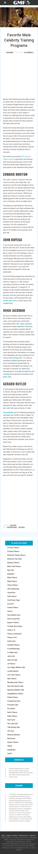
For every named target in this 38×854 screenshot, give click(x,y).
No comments (28, 52)
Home (3, 835)
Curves (9, 611)
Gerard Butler (8, 412)
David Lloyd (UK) (13, 619)
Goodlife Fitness (13, 645)
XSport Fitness (12, 742)
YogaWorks (11, 750)
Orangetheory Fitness (15, 694)
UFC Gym (10, 731)
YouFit (9, 753)
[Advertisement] (19, 77)
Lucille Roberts (12, 671)
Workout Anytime (13, 735)
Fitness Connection (14, 634)
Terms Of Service (12, 835)
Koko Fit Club (12, 660)
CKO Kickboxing (13, 589)
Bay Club (10, 570)
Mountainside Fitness (15, 682)
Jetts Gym (11, 656)
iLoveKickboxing (13, 649)
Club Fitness (12, 596)
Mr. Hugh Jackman (24, 324)
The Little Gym (12, 724)
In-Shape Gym (12, 652)
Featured (13, 525)
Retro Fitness (12, 712)
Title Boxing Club (13, 727)
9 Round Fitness (13, 551)
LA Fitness (11, 664)
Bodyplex (10, 574)
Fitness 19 (11, 630)
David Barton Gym (13, 615)
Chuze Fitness (12, 585)
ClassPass (11, 593)
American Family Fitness (16, 555)
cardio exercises (10, 301)
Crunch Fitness (12, 607)
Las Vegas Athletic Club (16, 667)
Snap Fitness (12, 716)
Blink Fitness (12, 581)
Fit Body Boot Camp (14, 626)
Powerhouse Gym (13, 701)
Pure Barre (11, 709)
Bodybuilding (12, 527)
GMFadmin (9, 52)
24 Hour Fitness (13, 548)
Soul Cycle (11, 720)
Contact (33, 835)
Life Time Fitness (13, 675)
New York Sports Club (15, 686)
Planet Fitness (12, 697)
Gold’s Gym (11, 641)
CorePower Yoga (13, 600)
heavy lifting (13, 358)
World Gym (11, 738)
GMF (21, 2)
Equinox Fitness (13, 622)
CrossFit (10, 604)
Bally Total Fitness (14, 566)
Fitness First (12, 637)
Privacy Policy (23, 835)
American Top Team (14, 559)
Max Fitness (11, 679)
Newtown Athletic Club (15, 690)
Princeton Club (12, 705)
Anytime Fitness (13, 563)
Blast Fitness (12, 578)
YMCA (9, 746)
